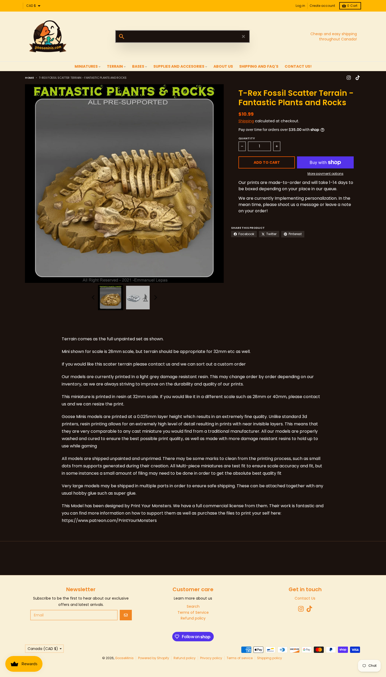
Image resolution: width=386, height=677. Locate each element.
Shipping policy (269, 658)
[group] (110, 297)
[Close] (243, 36)
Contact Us (305, 598)
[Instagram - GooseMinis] (348, 77)
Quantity (246, 138)
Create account (322, 5)
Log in (300, 5)
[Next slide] (155, 297)
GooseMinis (124, 658)
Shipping (246, 121)
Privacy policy (211, 658)
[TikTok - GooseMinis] (357, 77)
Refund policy (185, 658)
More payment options (325, 174)
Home (29, 78)
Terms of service (240, 658)
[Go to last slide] (93, 297)
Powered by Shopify (153, 658)
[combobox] (182, 36)
